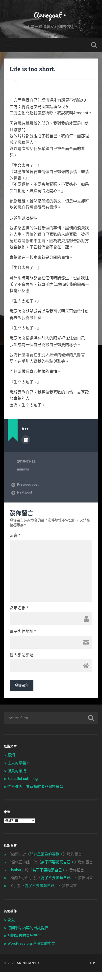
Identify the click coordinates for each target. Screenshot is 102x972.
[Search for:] (51, 718)
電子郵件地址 (23, 632)
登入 (11, 920)
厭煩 (11, 755)
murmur (23, 469)
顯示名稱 (19, 608)
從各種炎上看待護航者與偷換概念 (35, 786)
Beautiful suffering (22, 778)
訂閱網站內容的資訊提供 (27, 928)
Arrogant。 (51, 15)
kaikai (16, 870)
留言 (15, 536)
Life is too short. (32, 69)
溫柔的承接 (16, 771)
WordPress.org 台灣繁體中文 (31, 943)
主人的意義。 (18, 763)
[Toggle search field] (94, 45)
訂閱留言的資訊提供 (24, 935)
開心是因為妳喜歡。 (46, 854)
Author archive (25, 439)
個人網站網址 (21, 655)
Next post (24, 492)
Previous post (28, 484)
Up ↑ (94, 963)
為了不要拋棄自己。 (57, 862)
